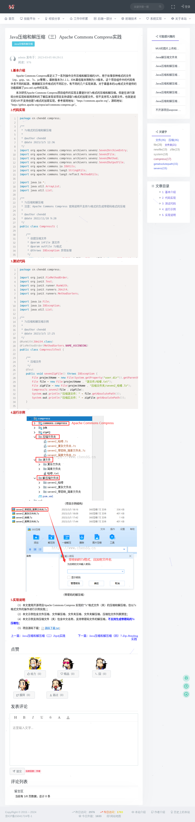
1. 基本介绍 (169, 192)
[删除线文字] (50, 717)
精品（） (69, 673)
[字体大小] (59, 717)
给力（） (36, 673)
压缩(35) (174, 140)
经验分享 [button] (55, 18)
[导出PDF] (186, 678)
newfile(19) (160, 149)
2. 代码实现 (169, 197)
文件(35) (161, 140)
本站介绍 (140, 812)
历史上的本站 (181, 812)
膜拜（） (25, 695)
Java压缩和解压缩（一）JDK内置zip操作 (169, 66)
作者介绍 (159, 812)
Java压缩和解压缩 (23, 44)
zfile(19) (175, 149)
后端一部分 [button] (105, 18)
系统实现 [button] (156, 18)
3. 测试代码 (169, 203)
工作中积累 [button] (81, 18)
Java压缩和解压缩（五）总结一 (169, 92)
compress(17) (162, 159)
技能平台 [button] (30, 18)
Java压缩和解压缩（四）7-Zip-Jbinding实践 (169, 83)
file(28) (158, 144)
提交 (19, 771)
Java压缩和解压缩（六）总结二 (169, 101)
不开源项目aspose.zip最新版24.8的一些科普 (169, 109)
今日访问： (113, 812)
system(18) (161, 154)
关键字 (162, 131)
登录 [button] (187, 6)
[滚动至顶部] (186, 686)
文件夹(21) (170, 144)
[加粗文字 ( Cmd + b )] (24, 717)
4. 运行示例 (169, 209)
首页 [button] (11, 18)
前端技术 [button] (131, 18)
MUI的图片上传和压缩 (169, 48)
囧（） (103, 673)
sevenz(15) (160, 168)
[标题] (15, 717)
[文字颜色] (68, 717)
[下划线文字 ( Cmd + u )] (41, 717)
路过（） (58, 695)
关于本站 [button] (181, 18)
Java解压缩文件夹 (166, 57)
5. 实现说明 (169, 214)
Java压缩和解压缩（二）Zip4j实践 (169, 74)
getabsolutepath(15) (166, 163)
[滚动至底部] (186, 694)
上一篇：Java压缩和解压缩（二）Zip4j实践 (38, 635)
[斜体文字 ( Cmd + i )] (33, 717)
